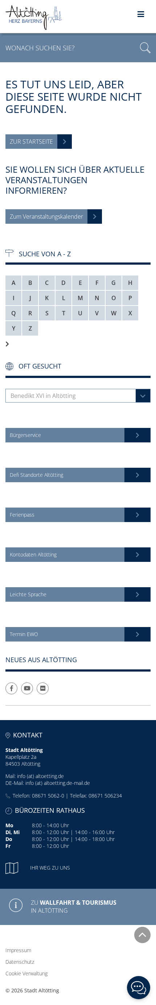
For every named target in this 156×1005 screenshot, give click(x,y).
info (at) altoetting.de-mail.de (57, 782)
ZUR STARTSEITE (31, 142)
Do (8, 839)
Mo (9, 825)
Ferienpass (22, 514)
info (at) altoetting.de (40, 776)
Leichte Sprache (28, 594)
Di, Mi (12, 832)
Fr (8, 845)
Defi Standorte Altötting (36, 474)
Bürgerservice (25, 435)
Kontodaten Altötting (33, 554)
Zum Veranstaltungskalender (46, 216)
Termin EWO (24, 634)
